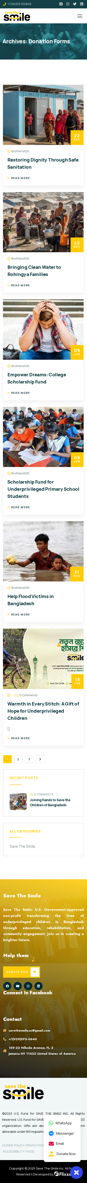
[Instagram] (28, 986)
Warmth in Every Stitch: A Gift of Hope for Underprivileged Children (43, 711)
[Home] (23, 1091)
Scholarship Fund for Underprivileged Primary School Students (43, 489)
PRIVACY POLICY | (38, 1145)
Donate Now (17, 972)
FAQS (30, 1151)
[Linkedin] (38, 986)
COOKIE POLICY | (14, 1145)
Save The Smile (22, 846)
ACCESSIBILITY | (14, 1151)
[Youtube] (18, 986)
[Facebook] (7, 986)
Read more (20, 178)
